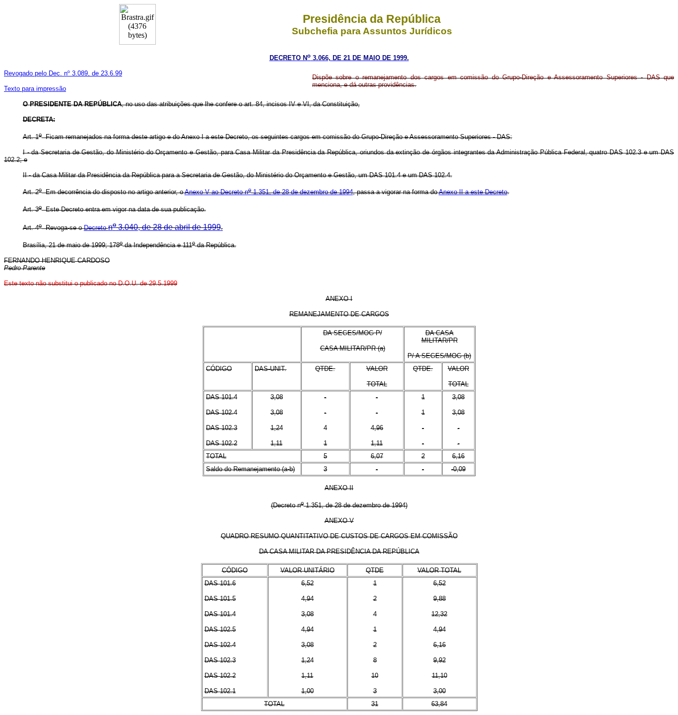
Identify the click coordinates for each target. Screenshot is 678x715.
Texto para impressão (35, 88)
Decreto (96, 227)
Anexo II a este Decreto (473, 192)
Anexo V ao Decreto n (216, 192)
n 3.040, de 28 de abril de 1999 (165, 227)
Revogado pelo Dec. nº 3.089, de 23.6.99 (63, 73)
